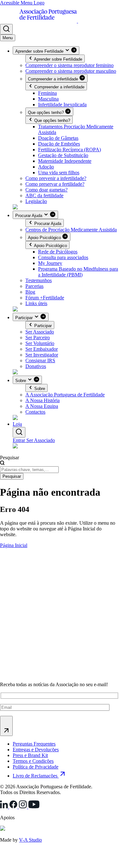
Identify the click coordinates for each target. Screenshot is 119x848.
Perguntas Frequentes (34, 744)
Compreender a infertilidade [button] (53, 79)
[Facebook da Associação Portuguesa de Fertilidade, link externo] (14, 806)
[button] (6, 29)
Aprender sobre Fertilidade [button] (40, 51)
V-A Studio (30, 840)
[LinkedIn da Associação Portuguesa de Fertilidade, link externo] (4, 806)
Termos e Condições (33, 761)
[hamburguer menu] (7, 37)
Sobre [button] (21, 380)
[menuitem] (47, 93)
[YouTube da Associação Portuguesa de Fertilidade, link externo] (34, 806)
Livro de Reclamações (36, 775)
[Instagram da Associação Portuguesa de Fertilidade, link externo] (23, 806)
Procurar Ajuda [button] (29, 215)
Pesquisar (9, 457)
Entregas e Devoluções (36, 749)
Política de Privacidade (35, 766)
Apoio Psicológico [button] (45, 237)
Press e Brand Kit (30, 755)
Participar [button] (24, 317)
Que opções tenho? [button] (46, 112)
